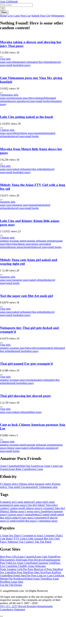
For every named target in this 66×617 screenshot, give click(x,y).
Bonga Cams (36, 469)
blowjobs (34, 97)
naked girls (25, 61)
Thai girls (5, 58)
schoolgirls (27, 247)
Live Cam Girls (50, 575)
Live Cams (14, 15)
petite (50, 61)
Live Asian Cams (20, 562)
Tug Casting (25, 541)
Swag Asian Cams (47, 465)
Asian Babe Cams (18, 469)
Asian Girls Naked (44, 556)
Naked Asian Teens (36, 578)
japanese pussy (21, 204)
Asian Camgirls (25, 556)
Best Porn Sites (19, 572)
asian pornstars (8, 97)
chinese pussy (26, 133)
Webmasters (57, 15)
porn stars (16, 101)
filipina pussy (16, 511)
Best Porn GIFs (8, 556)
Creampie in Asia (31, 535)
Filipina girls (25, 483)
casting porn (15, 508)
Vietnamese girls (9, 94)
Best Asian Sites (14, 581)
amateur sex (6, 240)
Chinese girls (7, 129)
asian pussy (6, 61)
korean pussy (14, 514)
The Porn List (33, 575)
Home (3, 15)
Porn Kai (51, 572)
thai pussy (25, 65)
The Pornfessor (16, 578)
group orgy (38, 243)
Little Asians (34, 538)
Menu (4, 12)
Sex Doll (16, 559)
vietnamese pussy (47, 520)
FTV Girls (19, 538)
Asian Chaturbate (9, 465)
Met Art (47, 538)
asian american (21, 240)
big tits (31, 505)
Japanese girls (7, 201)
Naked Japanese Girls (42, 562)
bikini (16, 61)
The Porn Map (31, 569)
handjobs (44, 97)
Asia (9, 1)
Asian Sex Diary (10, 535)
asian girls (35, 240)
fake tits (58, 508)
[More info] (1, 56)
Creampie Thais (51, 535)
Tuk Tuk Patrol (42, 541)
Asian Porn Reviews (32, 559)
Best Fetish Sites (17, 575)
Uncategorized (28, 487)
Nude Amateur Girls (11, 569)
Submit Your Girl (40, 15)
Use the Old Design (11, 584)
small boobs (13, 65)
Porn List (25, 15)
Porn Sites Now (37, 572)
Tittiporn (11, 541)
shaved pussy (28, 101)
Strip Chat (17, 566)
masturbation (41, 133)
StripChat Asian (28, 465)
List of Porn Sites (48, 569)
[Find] (2, 8)
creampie (41, 347)
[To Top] (1, 616)
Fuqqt (47, 559)
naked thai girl (39, 61)
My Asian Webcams (34, 566)
